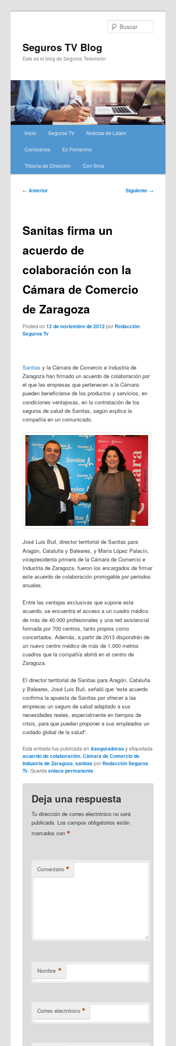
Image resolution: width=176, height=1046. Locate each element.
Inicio (30, 132)
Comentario (53, 869)
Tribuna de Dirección (48, 165)
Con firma (93, 165)
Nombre (49, 970)
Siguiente (139, 190)
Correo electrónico (61, 1010)
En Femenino (77, 149)
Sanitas (32, 367)
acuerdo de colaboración (51, 756)
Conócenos (37, 149)
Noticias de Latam (106, 132)
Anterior (35, 190)
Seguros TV (61, 132)
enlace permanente (70, 770)
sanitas (84, 763)
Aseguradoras (107, 748)
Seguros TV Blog (62, 47)
